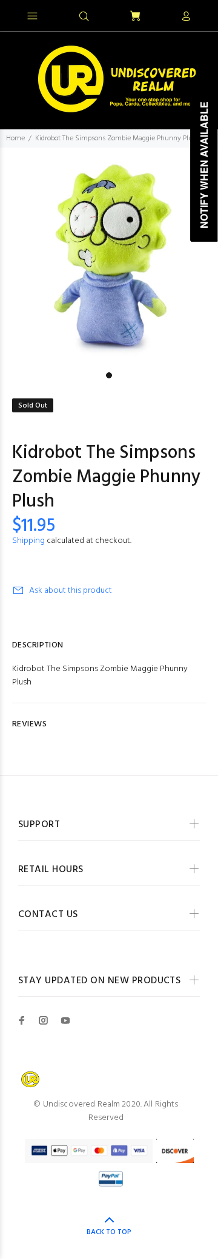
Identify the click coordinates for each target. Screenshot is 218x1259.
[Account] (186, 17)
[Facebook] (22, 1020)
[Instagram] (43, 1020)
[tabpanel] (109, 257)
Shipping (28, 541)
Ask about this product (70, 591)
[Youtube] (65, 1020)
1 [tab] (109, 375)
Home (15, 138)
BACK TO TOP (109, 1232)
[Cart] (135, 17)
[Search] (84, 17)
